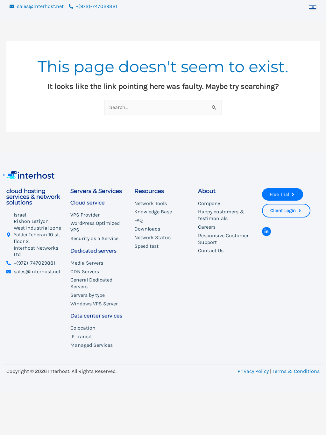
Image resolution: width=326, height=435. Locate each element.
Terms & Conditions (296, 371)
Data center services (96, 316)
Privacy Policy (253, 371)
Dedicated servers (93, 251)
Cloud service (87, 203)
